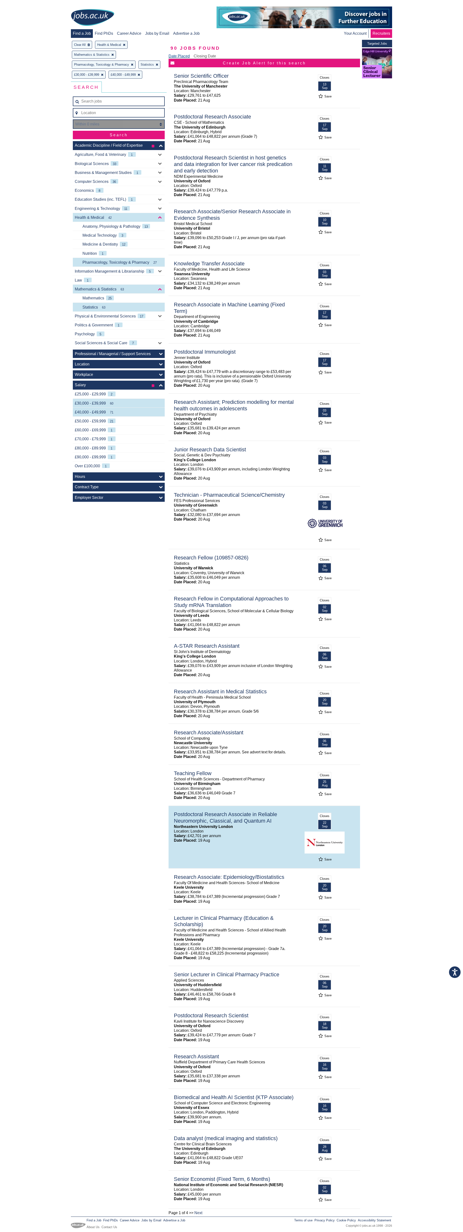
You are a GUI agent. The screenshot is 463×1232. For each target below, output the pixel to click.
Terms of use (303, 1220)
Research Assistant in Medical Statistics (220, 691)
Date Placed (179, 56)
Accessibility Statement (374, 1220)
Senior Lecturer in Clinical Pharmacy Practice (226, 974)
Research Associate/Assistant (208, 733)
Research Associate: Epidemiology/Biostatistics (229, 877)
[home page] (92, 17)
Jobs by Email (157, 33)
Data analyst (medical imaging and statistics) (226, 1138)
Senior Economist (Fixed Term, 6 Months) (222, 1179)
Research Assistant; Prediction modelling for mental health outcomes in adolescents (234, 405)
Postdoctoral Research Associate (212, 117)
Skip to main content (19, 4)
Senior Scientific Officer (201, 76)
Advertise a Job (186, 33)
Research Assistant (196, 1056)
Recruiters (381, 33)
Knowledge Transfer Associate (209, 264)
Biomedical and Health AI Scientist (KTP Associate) (233, 1097)
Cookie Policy (346, 1220)
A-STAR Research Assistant (206, 646)
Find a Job (82, 33)
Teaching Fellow (192, 773)
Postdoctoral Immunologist (205, 352)
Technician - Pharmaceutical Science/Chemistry (229, 495)
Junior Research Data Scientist (210, 450)
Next (198, 1213)
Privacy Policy (324, 1220)
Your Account (355, 33)
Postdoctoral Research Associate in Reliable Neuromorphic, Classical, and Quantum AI (225, 817)
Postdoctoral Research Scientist (211, 1015)
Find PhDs (104, 33)
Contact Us (109, 1227)
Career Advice (129, 33)
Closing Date (205, 56)
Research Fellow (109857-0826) (211, 558)
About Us (93, 1227)
